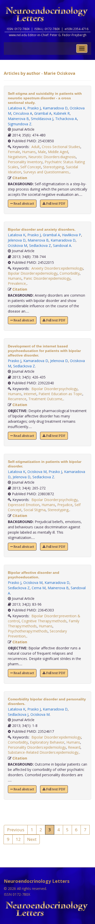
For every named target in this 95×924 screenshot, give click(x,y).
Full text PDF (55, 203)
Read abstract (23, 203)
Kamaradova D (55, 108)
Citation (19, 177)
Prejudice (64, 504)
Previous (15, 830)
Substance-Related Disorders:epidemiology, (43, 752)
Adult (35, 146)
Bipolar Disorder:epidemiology (33, 273)
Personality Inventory (25, 161)
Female (14, 151)
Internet (30, 393)
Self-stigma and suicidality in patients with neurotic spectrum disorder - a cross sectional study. (45, 98)
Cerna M (39, 587)
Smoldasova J (42, 118)
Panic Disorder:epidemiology (47, 278)
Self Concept (30, 166)
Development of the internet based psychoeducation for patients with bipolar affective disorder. (44, 350)
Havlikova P (71, 234)
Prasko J (34, 108)
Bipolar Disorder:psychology (54, 388)
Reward (74, 747)
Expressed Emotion (24, 504)
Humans (29, 151)
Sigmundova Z (19, 124)
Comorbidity (70, 273)
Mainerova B (18, 118)
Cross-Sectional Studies (61, 146)
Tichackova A (66, 118)
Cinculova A (22, 113)
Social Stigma (35, 509)
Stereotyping (53, 166)
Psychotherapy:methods (28, 631)
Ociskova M (17, 245)
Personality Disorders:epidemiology (37, 747)
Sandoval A (62, 245)
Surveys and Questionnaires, (46, 172)
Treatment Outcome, (45, 398)
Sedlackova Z (40, 245)
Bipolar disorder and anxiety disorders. (41, 229)
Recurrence (17, 398)
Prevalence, (17, 283)
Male (42, 151)
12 (18, 839)
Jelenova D (17, 240)
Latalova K (16, 108)
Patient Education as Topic (60, 393)
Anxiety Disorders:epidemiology (57, 268)
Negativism (17, 156)
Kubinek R (61, 113)
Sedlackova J (18, 714)
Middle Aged (58, 151)
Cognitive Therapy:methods (44, 621)
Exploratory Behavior (47, 742)
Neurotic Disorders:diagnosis (52, 156)
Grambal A (42, 113)
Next (31, 839)
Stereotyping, (58, 509)
